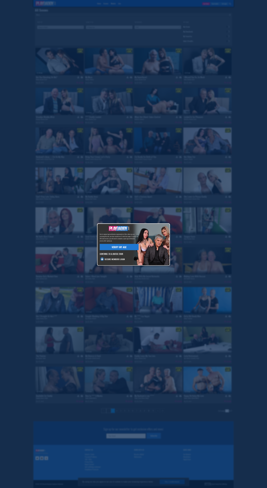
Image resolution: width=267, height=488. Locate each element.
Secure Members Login (115, 259)
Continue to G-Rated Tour (111, 253)
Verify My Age (119, 247)
